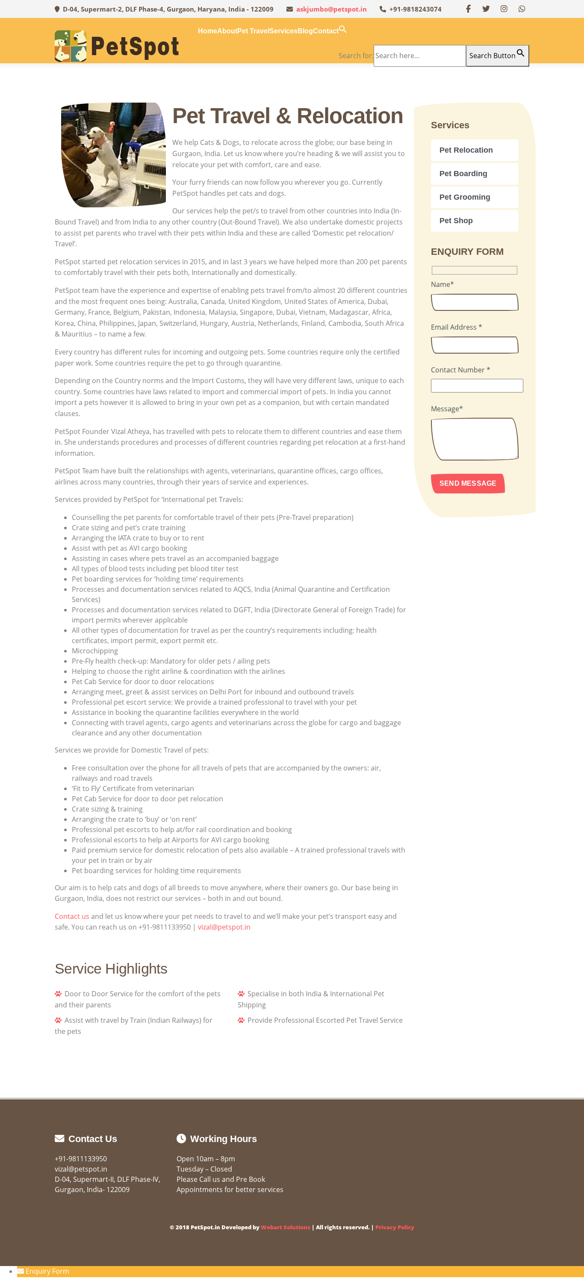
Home (207, 31)
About (227, 31)
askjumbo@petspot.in (331, 9)
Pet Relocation (466, 150)
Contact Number (460, 370)
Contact (326, 31)
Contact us (72, 916)
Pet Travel (253, 31)
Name (442, 284)
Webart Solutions (285, 1227)
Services (283, 31)
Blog (305, 31)
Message (447, 408)
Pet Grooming (464, 197)
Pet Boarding (463, 173)
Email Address (456, 327)
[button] (343, 31)
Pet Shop (456, 220)
